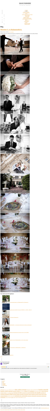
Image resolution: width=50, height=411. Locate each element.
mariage (10, 391)
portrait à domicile (31, 396)
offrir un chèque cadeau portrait (20, 409)
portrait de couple (26, 392)
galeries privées (12, 409)
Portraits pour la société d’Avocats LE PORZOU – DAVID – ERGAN (21, 309)
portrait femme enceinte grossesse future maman (24, 394)
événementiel (24, 397)
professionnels (4, 385)
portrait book (10, 392)
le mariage (4, 383)
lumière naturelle (43, 389)
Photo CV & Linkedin (26, 12)
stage (12, 397)
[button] (49, 364)
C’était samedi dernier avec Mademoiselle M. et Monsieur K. (19, 302)
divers (3, 382)
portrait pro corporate (21, 396)
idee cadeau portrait (20, 389)
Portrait (26, 13)
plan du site (2, 409)
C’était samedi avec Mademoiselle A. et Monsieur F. (18, 347)
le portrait (3, 384)
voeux (14, 397)
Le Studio (26, 10)
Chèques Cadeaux (26, 17)
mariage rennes (16, 391)
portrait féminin (4, 396)
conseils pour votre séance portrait (27, 14)
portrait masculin (11, 395)
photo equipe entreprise (37, 391)
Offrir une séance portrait (27, 18)
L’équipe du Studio (27, 23)
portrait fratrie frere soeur (41, 394)
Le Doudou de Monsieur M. (14, 317)
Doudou (12, 389)
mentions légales (7, 409)
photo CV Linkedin (29, 391)
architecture (2, 389)
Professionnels (26, 21)
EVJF (14, 389)
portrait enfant (9, 394)
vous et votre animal (19, 397)
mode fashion (22, 391)
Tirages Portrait (27, 15)
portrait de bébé (18, 392)
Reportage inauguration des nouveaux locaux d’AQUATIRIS (19, 332)
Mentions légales (27, 24)
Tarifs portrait (27, 16)
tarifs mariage (27, 20)
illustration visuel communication (32, 389)
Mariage (26, 19)
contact (26, 22)
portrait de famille (35, 392)
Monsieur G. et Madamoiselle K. (11, 29)
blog (3, 381)
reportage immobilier (8, 397)
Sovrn (1, 356)
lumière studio (4, 391)
